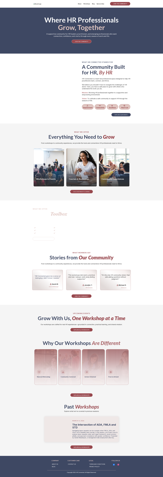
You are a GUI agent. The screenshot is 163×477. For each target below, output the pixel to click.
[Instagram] (118, 464)
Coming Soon (76, 183)
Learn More (42, 183)
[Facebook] (114, 464)
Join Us (106, 183)
